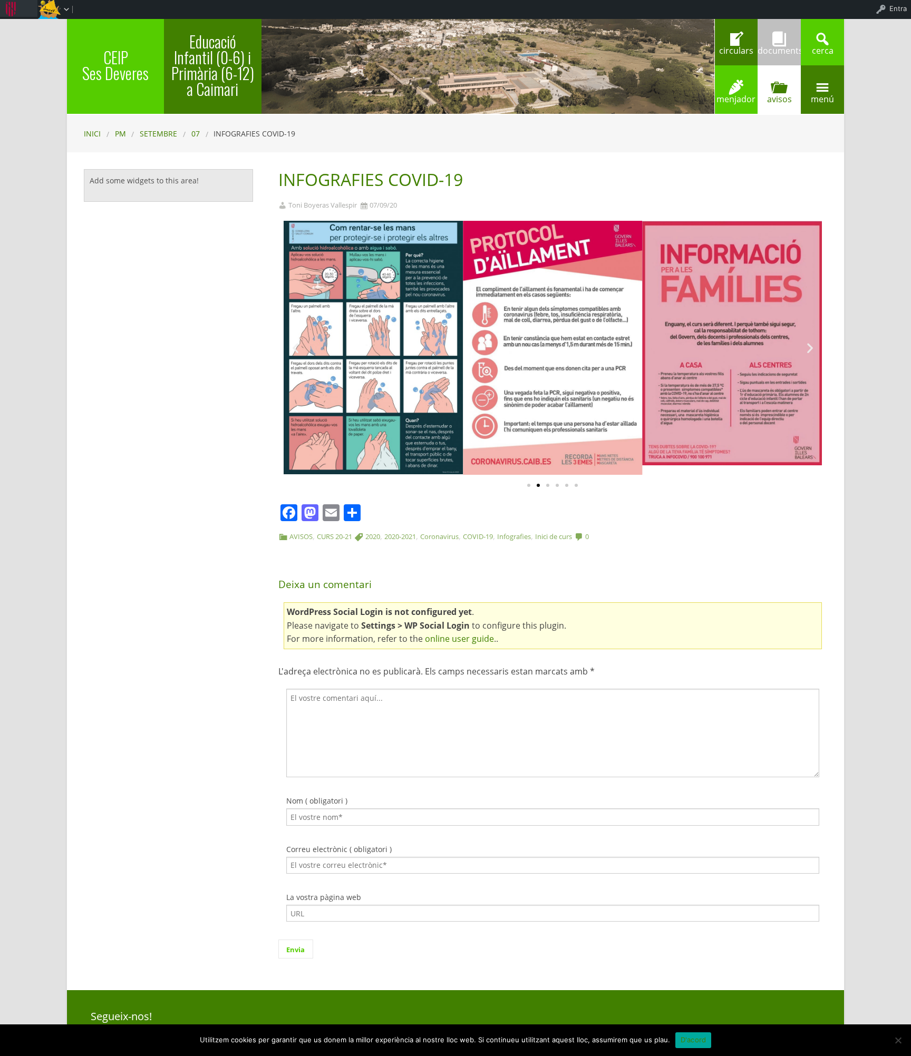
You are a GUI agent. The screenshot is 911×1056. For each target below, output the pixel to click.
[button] (528, 485)
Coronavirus (439, 536)
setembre (158, 134)
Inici (92, 134)
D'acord (693, 1039)
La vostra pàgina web (323, 897)
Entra (898, 8)
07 (195, 134)
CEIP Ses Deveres (115, 65)
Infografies (514, 536)
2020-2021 (400, 536)
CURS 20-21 (334, 536)
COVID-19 (478, 536)
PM (120, 134)
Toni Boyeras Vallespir (322, 205)
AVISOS (301, 536)
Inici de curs (553, 536)
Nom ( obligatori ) (316, 801)
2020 (372, 536)
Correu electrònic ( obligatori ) (339, 849)
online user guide (459, 638)
